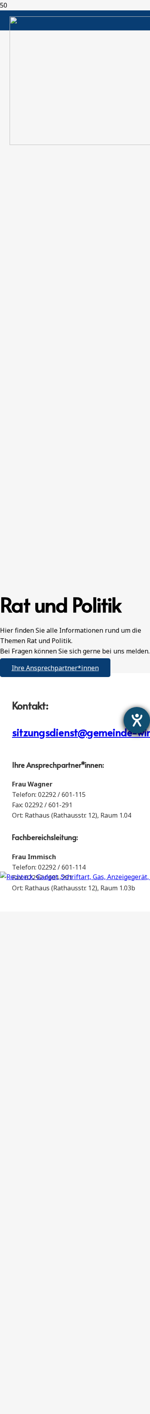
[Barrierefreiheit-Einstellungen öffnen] (137, 720)
